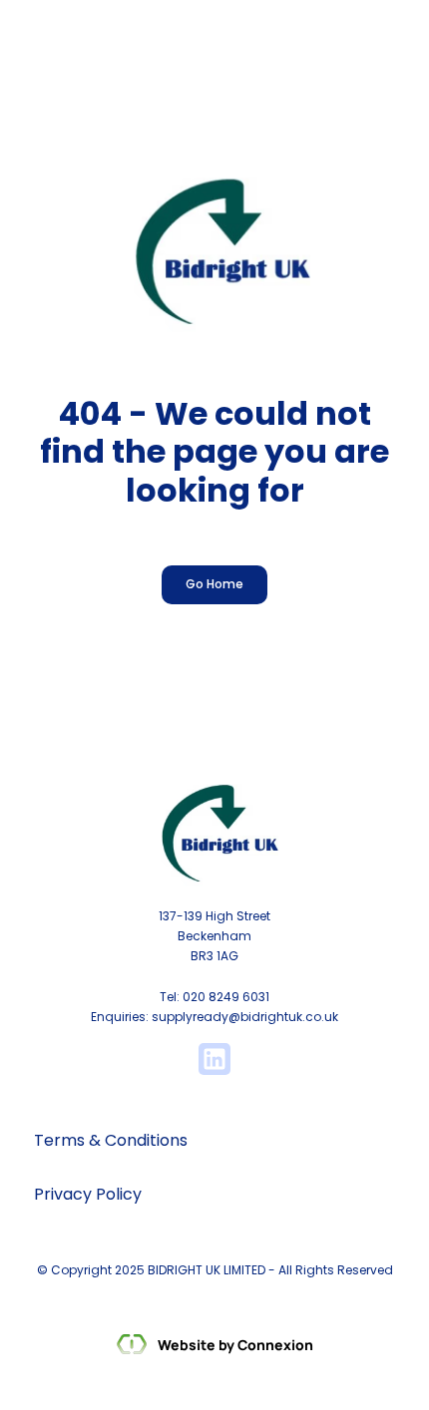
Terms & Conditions (111, 1140)
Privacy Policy (88, 1194)
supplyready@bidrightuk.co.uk (245, 1016)
